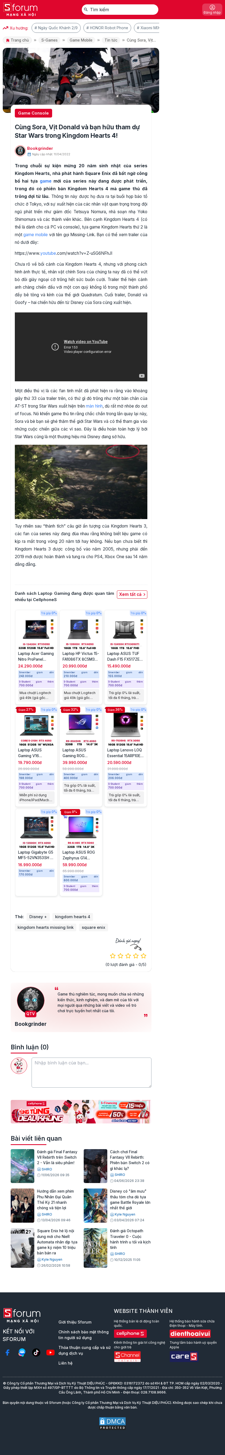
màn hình (94, 406)
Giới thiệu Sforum (74, 1322)
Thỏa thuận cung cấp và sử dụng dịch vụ (84, 1350)
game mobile (35, 234)
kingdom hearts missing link (46, 927)
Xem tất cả (130, 594)
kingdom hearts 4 (72, 916)
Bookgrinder (40, 148)
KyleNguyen (125, 1214)
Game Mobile (81, 40)
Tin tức (111, 40)
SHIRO (47, 1169)
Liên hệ (65, 1363)
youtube (48, 253)
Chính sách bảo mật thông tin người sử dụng (83, 1335)
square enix (93, 927)
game (46, 181)
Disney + (38, 916)
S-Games (49, 40)
